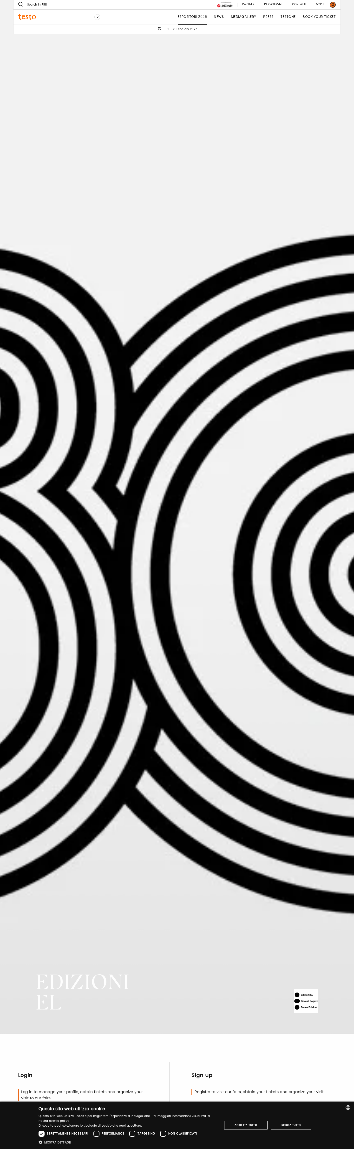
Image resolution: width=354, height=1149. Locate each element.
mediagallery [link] (243, 17)
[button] (128, 1142)
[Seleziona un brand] (97, 17)
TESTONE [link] (288, 17)
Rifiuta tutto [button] (291, 1125)
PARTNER (248, 5)
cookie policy (59, 1121)
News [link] (219, 17)
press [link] (268, 17)
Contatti (299, 5)
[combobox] (348, 1107)
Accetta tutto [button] (246, 1125)
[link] (323, 5)
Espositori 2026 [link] (192, 17)
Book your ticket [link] (319, 17)
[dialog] (177, 1125)
